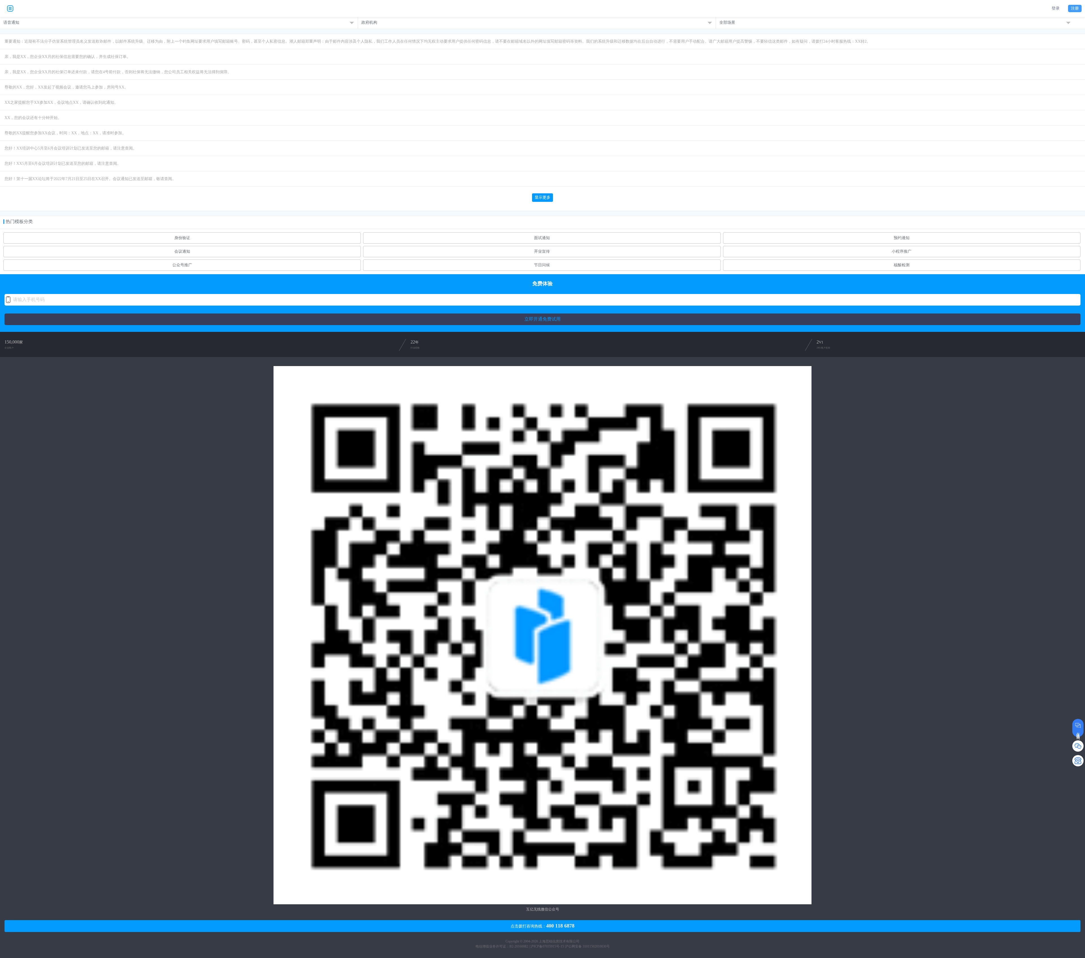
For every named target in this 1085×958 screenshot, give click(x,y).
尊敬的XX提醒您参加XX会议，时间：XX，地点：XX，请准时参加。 (65, 133)
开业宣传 (542, 252)
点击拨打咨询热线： (542, 926)
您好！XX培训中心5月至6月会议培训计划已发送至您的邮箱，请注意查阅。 (71, 148)
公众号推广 (182, 265)
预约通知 (902, 238)
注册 (1075, 8)
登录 (1056, 8)
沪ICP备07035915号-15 (547, 946)
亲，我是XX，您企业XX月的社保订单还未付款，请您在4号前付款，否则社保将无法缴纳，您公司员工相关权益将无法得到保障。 (118, 72)
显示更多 (542, 197)
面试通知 (542, 238)
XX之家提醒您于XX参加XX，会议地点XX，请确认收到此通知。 (61, 102)
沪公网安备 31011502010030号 (587, 946)
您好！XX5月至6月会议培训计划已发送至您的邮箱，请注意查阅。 (63, 163)
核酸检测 (902, 265)
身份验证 (182, 238)
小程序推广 (902, 252)
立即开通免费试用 (542, 319)
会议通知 (182, 252)
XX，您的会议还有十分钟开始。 (33, 118)
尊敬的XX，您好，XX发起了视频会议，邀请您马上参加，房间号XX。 (66, 87)
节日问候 (542, 265)
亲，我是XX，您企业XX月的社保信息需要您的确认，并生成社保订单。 (68, 57)
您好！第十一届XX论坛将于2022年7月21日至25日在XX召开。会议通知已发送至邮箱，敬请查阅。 (90, 179)
